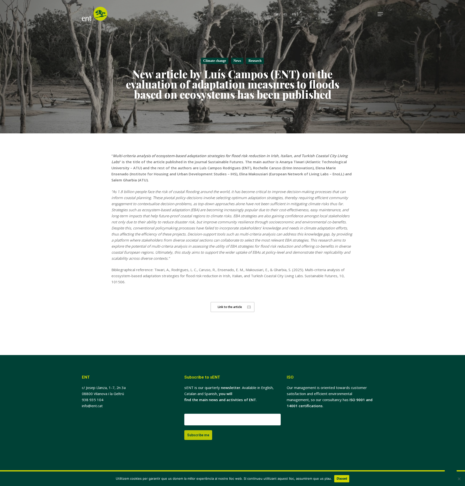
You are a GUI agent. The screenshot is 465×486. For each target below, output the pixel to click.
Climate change (214, 61)
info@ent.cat (92, 405)
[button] (380, 14)
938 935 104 (92, 399)
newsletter (230, 387)
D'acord (342, 478)
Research (255, 61)
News (237, 61)
